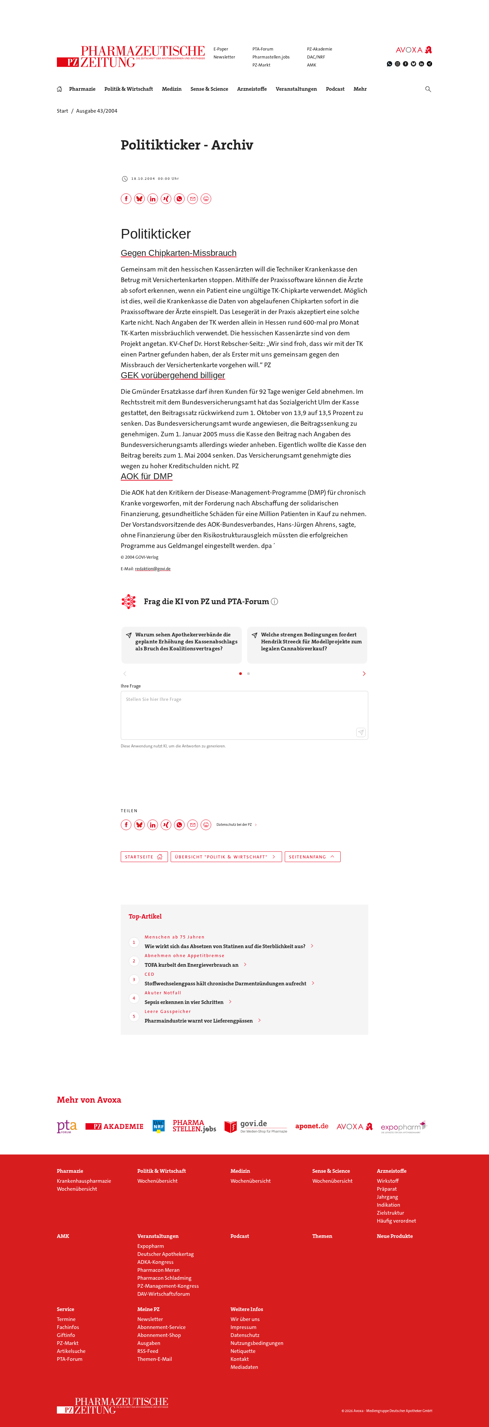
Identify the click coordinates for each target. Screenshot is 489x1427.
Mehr (360, 89)
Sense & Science (209, 89)
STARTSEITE (139, 857)
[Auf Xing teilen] (166, 198)
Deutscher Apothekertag (165, 1254)
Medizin (172, 89)
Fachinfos (68, 1327)
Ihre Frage (131, 686)
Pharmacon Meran (158, 1269)
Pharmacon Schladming (164, 1277)
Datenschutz (245, 1335)
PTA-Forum (262, 49)
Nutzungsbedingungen (257, 1343)
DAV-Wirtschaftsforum (163, 1293)
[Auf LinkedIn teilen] (152, 198)
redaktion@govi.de (153, 569)
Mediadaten (244, 1367)
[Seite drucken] (206, 198)
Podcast (335, 88)
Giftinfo (66, 1335)
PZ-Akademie (319, 49)
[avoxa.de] (355, 1126)
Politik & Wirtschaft (128, 89)
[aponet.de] (311, 1126)
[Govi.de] (256, 1126)
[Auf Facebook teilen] (126, 198)
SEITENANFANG (307, 857)
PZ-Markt (261, 65)
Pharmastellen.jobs (271, 57)
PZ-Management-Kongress (168, 1285)
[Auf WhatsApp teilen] (179, 198)
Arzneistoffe (252, 89)
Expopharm (150, 1246)
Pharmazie (82, 89)
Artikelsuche (71, 1351)
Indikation (388, 1204)
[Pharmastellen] (194, 1126)
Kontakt (240, 1359)
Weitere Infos (247, 1309)
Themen (322, 1236)
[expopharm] (405, 1126)
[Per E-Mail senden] (192, 198)
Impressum (243, 1327)
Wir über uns (245, 1319)
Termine (66, 1319)
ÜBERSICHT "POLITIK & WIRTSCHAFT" (221, 857)
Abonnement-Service (161, 1327)
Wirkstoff (388, 1180)
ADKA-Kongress (155, 1262)
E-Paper (221, 49)
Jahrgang (387, 1196)
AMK (311, 65)
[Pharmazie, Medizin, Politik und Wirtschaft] (131, 56)
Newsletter (224, 57)
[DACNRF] (159, 1126)
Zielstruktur (390, 1212)
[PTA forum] (67, 1126)
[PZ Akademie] (114, 1126)
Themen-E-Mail (154, 1359)
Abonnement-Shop (159, 1335)
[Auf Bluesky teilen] (139, 198)
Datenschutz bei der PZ (234, 825)
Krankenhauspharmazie (84, 1180)
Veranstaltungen (296, 89)
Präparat (387, 1188)
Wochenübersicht (77, 1188)
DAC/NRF (316, 57)
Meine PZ (148, 1309)
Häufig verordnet (396, 1220)
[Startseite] (113, 1406)
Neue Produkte (395, 1236)
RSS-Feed (147, 1351)
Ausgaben (148, 1343)
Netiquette (243, 1351)
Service (65, 1309)
